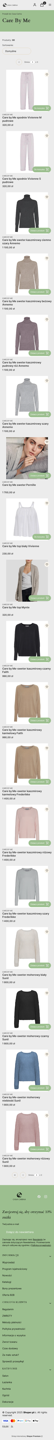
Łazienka (7, 1382)
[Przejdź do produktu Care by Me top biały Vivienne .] (27, 519)
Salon (5, 1375)
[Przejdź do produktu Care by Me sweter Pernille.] (27, 458)
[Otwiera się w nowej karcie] (39, 1196)
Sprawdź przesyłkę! (13, 1361)
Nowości (7, 1275)
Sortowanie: (7, 45)
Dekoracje (7, 1401)
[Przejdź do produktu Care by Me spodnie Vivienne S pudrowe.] (27, 152)
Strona (27, 62)
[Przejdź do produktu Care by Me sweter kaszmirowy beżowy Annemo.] (27, 274)
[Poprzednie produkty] (23, 1175)
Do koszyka (39, 108)
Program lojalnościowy (14, 1268)
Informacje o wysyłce (13, 1335)
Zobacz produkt (37, 230)
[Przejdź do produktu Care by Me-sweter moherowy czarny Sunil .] (27, 1009)
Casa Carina (12, 14)
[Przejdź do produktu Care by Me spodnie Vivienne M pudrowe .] (27, 91)
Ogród (5, 1395)
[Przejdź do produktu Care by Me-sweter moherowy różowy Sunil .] (27, 1132)
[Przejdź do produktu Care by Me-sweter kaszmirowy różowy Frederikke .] (27, 826)
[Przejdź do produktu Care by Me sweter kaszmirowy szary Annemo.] (27, 397)
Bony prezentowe (11, 1288)
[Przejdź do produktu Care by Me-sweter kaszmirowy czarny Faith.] (27, 642)
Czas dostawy (10, 1348)
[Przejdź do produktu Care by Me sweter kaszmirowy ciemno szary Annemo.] (27, 213)
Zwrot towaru (9, 1341)
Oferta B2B (8, 1294)
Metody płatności (11, 1322)
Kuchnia (6, 1388)
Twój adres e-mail (10, 1224)
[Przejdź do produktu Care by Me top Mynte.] (27, 581)
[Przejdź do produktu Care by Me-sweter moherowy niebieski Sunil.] (27, 1071)
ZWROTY (7, 1315)
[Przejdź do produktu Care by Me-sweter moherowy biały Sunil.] (27, 948)
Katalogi (6, 1281)
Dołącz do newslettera (20, 1232)
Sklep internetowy (26, 1436)
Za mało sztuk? (10, 1354)
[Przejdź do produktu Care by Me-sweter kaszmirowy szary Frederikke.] (27, 887)
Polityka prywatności (13, 1328)
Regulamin (38, 1239)
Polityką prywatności (41, 1245)
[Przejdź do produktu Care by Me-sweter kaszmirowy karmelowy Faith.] (27, 703)
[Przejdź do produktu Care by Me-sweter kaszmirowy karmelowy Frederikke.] (27, 764)
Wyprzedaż (8, 1262)
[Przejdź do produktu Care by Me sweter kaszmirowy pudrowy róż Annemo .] (27, 336)
